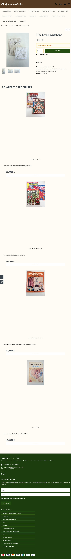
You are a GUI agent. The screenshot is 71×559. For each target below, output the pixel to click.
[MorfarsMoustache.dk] (12, 4)
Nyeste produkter (48, 11)
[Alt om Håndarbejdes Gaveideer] (35, 302)
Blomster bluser (19, 11)
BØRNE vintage (21, 16)
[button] (66, 29)
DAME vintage (63, 11)
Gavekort (22, 21)
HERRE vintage (7, 16)
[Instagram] (1, 282)
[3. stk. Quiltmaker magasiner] (35, 213)
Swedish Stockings (58, 16)
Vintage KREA (43, 16)
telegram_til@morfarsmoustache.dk (13, 467)
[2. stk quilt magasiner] (35, 124)
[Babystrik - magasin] (35, 392)
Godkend (6, 503)
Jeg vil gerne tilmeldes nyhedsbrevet (19, 498)
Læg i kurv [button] (57, 50)
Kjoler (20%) (7, 11)
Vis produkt (35, 175)
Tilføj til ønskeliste (43, 54)
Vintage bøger (34, 11)
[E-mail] (35, 494)
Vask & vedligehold (9, 21)
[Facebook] (1, 277)
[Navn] (35, 490)
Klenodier (32, 16)
